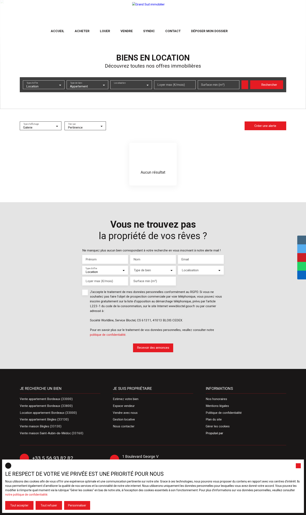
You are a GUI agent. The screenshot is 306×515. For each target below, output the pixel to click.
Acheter (82, 31)
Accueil (57, 31)
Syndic (149, 31)
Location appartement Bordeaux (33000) (48, 413)
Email (185, 259)
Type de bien (76, 83)
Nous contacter (123, 426)
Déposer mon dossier (209, 31)
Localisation (120, 83)
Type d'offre (32, 83)
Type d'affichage (31, 124)
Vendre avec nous (125, 413)
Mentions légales (217, 406)
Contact (173, 31)
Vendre (127, 31)
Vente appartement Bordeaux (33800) (46, 406)
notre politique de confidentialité (26, 494)
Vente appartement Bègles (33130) (44, 419)
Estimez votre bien (125, 399)
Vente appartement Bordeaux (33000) (46, 399)
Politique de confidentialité (224, 413)
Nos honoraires (216, 399)
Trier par (72, 124)
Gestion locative (124, 419)
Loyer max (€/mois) (171, 85)
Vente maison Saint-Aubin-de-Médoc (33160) (51, 433)
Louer (105, 31)
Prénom (91, 259)
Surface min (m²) (213, 85)
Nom (136, 259)
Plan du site (214, 419)
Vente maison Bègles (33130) (40, 426)
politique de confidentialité (108, 335)
